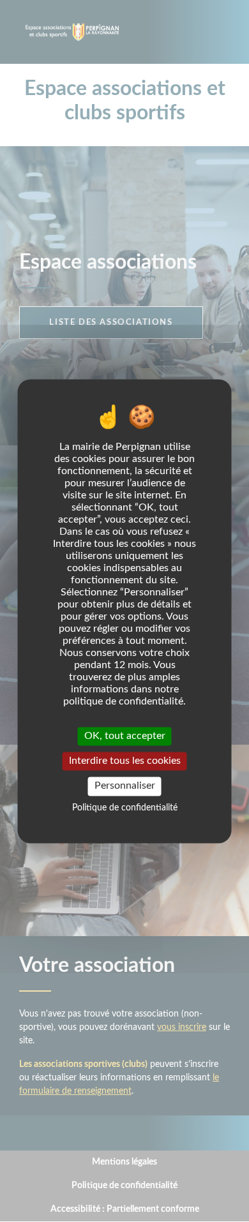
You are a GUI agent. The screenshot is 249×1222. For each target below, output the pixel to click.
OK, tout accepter (124, 736)
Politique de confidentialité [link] (124, 807)
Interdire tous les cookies (125, 761)
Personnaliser (124, 786)
